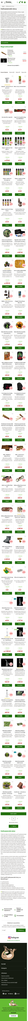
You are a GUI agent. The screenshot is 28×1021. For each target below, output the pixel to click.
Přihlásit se (21, 930)
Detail (7, 164)
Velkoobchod (4, 984)
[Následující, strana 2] (13, 818)
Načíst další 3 (13, 814)
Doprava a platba (5, 976)
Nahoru (14, 826)
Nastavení (13, 1012)
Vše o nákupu (4, 980)
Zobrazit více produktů (13, 65)
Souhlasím (13, 1016)
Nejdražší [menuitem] (18, 72)
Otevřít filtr (5, 42)
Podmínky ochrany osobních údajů (9, 982)
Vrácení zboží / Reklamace (7, 978)
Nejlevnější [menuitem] (11, 72)
